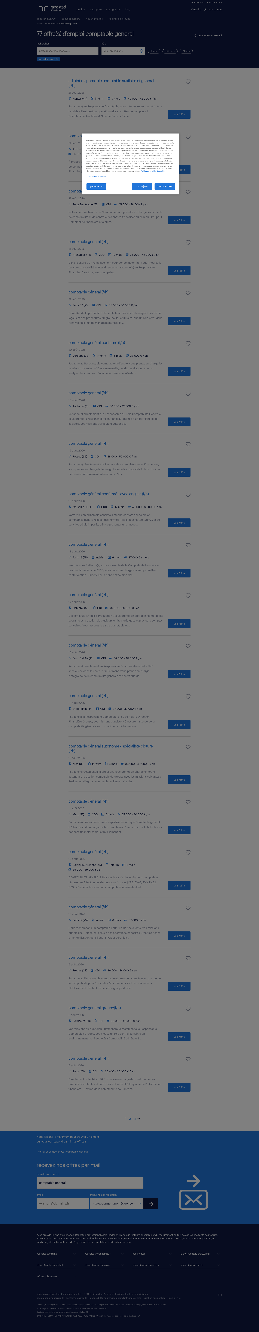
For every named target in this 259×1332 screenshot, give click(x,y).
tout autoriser (165, 186)
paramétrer (96, 186)
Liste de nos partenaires (97, 177)
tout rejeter (142, 186)
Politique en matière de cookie (152, 171)
